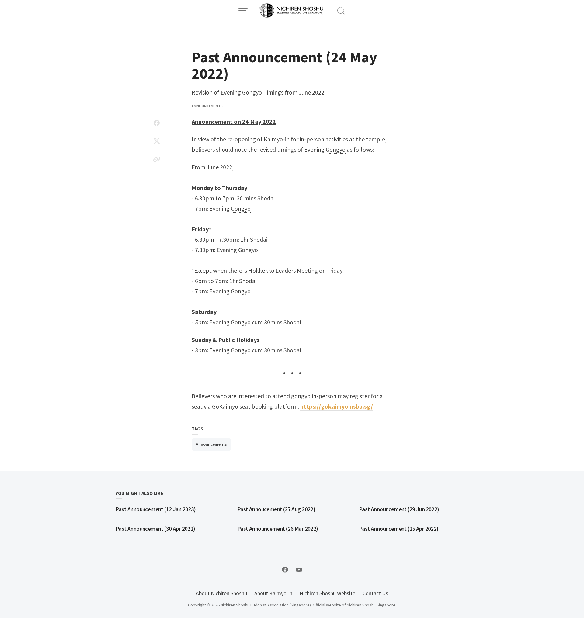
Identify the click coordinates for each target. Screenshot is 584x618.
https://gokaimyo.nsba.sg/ (336, 406)
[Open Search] (341, 11)
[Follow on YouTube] (299, 569)
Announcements (207, 106)
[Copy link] (157, 159)
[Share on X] (157, 141)
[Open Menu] (243, 11)
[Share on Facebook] (157, 123)
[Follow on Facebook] (285, 569)
